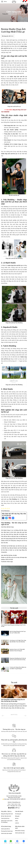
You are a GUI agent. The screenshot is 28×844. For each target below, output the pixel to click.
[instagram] (15, 808)
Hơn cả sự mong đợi (15, 793)
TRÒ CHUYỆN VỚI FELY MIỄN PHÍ (17, 799)
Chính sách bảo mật (19, 832)
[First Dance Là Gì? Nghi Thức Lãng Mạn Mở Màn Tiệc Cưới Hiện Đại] (5, 642)
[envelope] (18, 808)
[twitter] (11, 808)
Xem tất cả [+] (14, 714)
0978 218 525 (9, 559)
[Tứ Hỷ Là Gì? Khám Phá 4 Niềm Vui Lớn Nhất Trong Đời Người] (5, 669)
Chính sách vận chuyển (6, 833)
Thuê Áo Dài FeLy (5, 818)
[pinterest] (17, 808)
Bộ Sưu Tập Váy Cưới (6, 816)
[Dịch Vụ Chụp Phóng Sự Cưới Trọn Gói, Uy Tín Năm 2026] (5, 633)
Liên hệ (17, 823)
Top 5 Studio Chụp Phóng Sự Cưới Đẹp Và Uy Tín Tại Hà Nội (13, 625)
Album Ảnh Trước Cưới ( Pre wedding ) (6, 821)
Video (16, 820)
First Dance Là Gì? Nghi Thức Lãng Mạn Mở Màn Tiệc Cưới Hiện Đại (18, 641)
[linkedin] (13, 808)
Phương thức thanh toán (7, 831)
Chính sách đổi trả (5, 828)
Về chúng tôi (18, 813)
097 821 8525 (17, 797)
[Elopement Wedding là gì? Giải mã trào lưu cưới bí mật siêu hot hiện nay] (5, 660)
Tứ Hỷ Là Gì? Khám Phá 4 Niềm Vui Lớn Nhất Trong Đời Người (18, 668)
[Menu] (2, 1)
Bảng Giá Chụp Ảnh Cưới (7, 813)
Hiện (12, 36)
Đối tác (16, 818)
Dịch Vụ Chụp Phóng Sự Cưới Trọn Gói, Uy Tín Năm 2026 (18, 632)
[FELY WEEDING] (14, 1)
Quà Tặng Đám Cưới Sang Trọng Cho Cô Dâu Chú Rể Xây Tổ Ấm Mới (13, 700)
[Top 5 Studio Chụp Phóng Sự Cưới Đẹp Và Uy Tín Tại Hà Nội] (14, 617)
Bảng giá (17, 816)
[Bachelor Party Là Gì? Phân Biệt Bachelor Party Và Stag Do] (5, 651)
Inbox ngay (10, 561)
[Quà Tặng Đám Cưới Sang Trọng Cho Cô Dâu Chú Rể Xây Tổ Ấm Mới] (14, 691)
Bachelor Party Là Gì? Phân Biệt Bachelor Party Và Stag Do (17, 650)
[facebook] (9, 808)
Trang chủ (5, 14)
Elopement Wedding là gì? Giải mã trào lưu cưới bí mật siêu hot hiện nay (18, 659)
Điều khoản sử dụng (19, 830)
